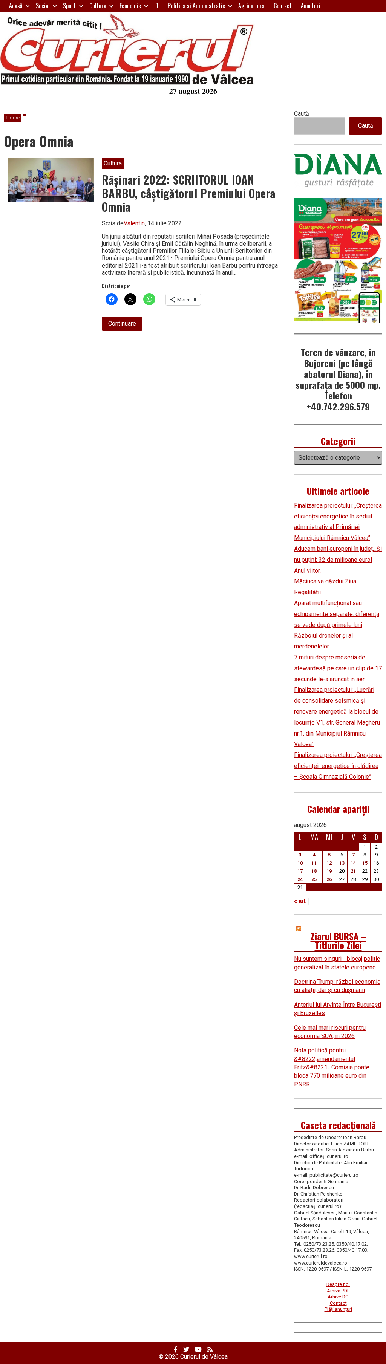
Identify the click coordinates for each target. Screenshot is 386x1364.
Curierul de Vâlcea (204, 1356)
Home (13, 118)
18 (314, 871)
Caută (301, 113)
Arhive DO (338, 1297)
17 (300, 871)
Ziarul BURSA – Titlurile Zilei (338, 940)
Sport (69, 5)
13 (342, 863)
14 (353, 863)
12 (329, 863)
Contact (283, 5)
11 (314, 863)
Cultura (97, 5)
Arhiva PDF (338, 1291)
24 (300, 879)
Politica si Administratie (196, 5)
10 (300, 863)
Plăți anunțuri (338, 1309)
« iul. (300, 901)
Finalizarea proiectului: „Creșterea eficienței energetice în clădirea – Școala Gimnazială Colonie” (338, 765)
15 (365, 863)
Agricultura (251, 5)
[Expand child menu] (28, 6)
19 (329, 871)
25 (314, 879)
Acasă (16, 5)
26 (329, 879)
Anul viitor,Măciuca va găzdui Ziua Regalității (325, 581)
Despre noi (338, 1284)
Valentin (134, 223)
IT (156, 5)
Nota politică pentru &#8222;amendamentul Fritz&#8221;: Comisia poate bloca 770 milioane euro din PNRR (331, 1067)
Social (43, 5)
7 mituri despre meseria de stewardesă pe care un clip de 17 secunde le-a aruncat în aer (338, 668)
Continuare (125, 325)
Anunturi (310, 5)
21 (353, 871)
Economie (130, 5)
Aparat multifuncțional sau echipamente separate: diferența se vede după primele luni (336, 613)
